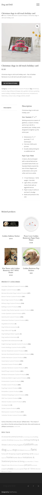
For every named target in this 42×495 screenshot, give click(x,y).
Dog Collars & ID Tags (8, 330)
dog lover (9, 450)
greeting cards (27, 454)
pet (25, 465)
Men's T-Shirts (34, 461)
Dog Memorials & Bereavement (11, 340)
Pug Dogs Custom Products (10, 388)
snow (10, 96)
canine (4, 440)
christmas (36, 89)
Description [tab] (7, 108)
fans (22, 91)
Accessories (6, 436)
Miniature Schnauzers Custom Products (14, 374)
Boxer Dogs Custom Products (10, 300)
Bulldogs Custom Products (10, 307)
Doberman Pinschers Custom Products (13, 320)
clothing (26, 440)
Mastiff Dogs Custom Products (11, 371)
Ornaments (21, 465)
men (28, 461)
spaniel (21, 469)
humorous (26, 93)
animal (14, 436)
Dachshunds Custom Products (11, 317)
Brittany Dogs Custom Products (11, 303)
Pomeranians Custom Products (11, 381)
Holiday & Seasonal (16, 93)
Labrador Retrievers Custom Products (13, 368)
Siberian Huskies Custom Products (12, 402)
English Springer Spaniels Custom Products (14, 344)
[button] (37, 26)
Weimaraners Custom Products (11, 412)
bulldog (36, 437)
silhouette (16, 469)
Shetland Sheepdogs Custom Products (13, 395)
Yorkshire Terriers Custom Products (12, 415)
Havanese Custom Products (10, 364)
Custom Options (11, 83)
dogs (14, 449)
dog (8, 91)
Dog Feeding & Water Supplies (11, 334)
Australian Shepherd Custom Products (13, 286)
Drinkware (21, 450)
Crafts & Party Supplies (15, 445)
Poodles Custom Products (9, 385)
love (26, 461)
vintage (18, 96)
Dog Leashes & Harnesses (9, 337)
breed (31, 437)
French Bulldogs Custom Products (12, 347)
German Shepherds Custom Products (13, 351)
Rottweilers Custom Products (10, 391)
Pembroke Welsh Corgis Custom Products (14, 378)
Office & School (14, 465)
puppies (4, 469)
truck (13, 96)
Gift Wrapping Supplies (14, 454)
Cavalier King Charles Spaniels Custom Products (16, 310)
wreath (28, 96)
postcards (34, 465)
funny (4, 454)
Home (4, 15)
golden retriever (29, 91)
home (10, 457)
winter (23, 96)
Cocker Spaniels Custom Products (12, 313)
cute (36, 444)
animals (20, 437)
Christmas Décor (18, 440)
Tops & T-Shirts (29, 469)
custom (4, 91)
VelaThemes (13, 492)
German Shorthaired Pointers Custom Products (16, 354)
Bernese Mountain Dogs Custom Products (14, 293)
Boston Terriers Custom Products (12, 296)
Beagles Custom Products (9, 290)
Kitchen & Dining (17, 461)
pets (30, 465)
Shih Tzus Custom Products (10, 398)
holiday (7, 93)
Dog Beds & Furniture (8, 324)
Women (38, 469)
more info (17, 426)
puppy (10, 468)
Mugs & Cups (5, 465)
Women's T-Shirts (7, 471)
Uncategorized (6, 405)
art (24, 437)
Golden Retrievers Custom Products (17, 15)
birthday (27, 437)
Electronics (27, 450)
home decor (17, 457)
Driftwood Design (15, 91)
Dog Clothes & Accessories (9, 327)
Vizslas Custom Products (9, 408)
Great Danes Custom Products (11, 361)
